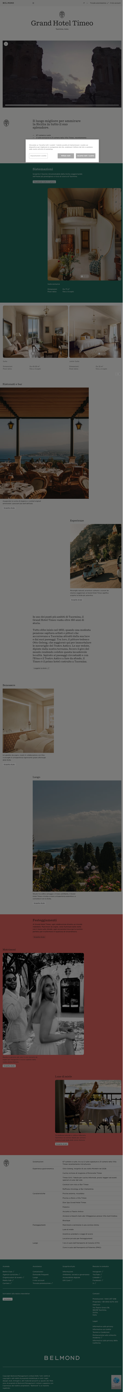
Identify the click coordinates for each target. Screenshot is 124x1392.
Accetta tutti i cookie (85, 156)
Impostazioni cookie (38, 156)
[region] (62, 151)
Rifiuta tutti (65, 156)
